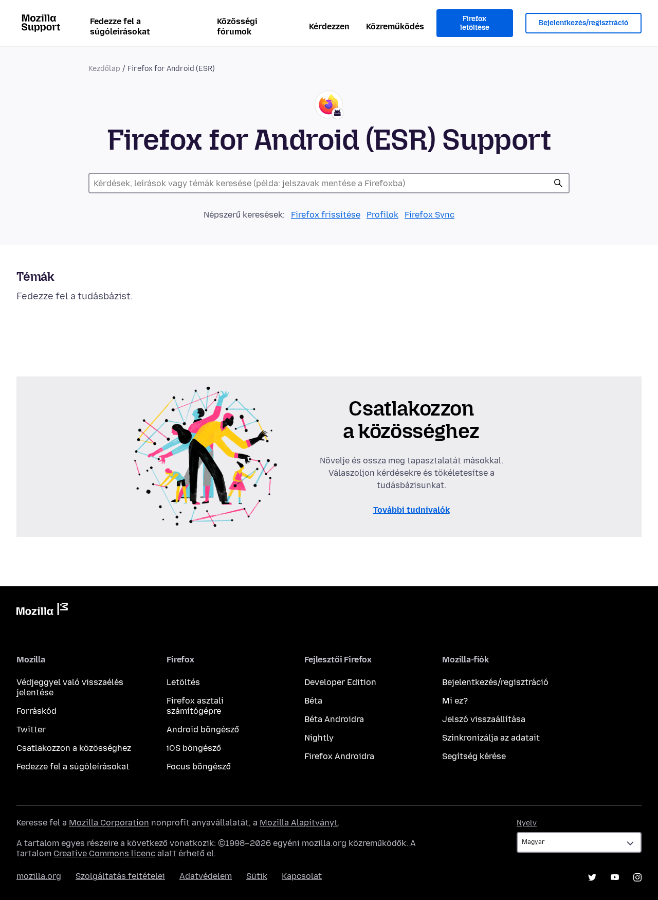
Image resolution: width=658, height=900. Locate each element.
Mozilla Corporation (109, 822)
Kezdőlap (104, 68)
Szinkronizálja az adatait (491, 738)
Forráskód (36, 711)
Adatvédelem (205, 876)
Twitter (31, 729)
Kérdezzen (329, 26)
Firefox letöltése (474, 23)
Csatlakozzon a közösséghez (73, 748)
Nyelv (527, 823)
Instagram (637, 877)
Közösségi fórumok (237, 26)
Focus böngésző (199, 766)
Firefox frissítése (325, 215)
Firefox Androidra (339, 756)
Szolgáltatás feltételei (120, 876)
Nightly (319, 738)
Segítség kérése (474, 756)
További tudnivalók (411, 510)
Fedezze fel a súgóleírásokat (120, 26)
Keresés (558, 183)
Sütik (256, 876)
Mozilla (42, 611)
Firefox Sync (429, 215)
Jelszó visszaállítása (483, 719)
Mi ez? (455, 701)
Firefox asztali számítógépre (195, 706)
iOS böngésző (194, 748)
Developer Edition (340, 682)
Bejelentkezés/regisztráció (583, 23)
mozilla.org (38, 876)
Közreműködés (395, 26)
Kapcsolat (302, 876)
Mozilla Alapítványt (299, 822)
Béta (313, 701)
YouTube (615, 877)
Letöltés (183, 682)
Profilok (382, 215)
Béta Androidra (334, 719)
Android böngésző (203, 729)
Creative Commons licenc (104, 853)
